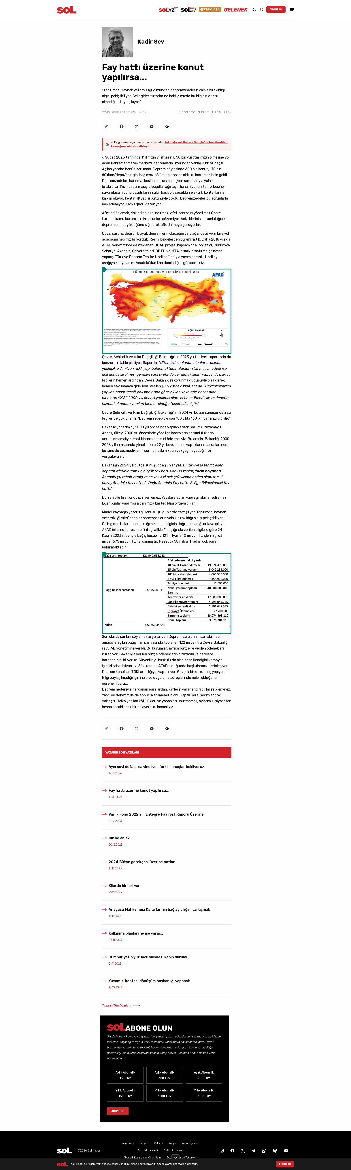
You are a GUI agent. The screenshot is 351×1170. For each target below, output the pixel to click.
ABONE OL (275, 9)
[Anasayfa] (64, 1150)
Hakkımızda (127, 1143)
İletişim (144, 1143)
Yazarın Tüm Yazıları (116, 1005)
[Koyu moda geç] (254, 9)
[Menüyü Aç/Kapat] (291, 9)
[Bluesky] (275, 1150)
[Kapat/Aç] (175, 1156)
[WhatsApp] (263, 1150)
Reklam (158, 1143)
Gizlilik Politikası (173, 1150)
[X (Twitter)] (242, 1150)
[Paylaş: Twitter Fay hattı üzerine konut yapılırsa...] (136, 126)
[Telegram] (253, 1150)
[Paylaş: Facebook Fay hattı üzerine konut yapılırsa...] (121, 126)
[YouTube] (285, 1150)
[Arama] (261, 9)
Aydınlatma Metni (148, 1150)
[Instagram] (221, 1150)
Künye (172, 1143)
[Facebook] (232, 1150)
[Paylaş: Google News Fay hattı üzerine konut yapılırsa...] (167, 126)
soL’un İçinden (190, 1143)
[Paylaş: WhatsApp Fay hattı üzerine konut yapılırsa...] (152, 126)
